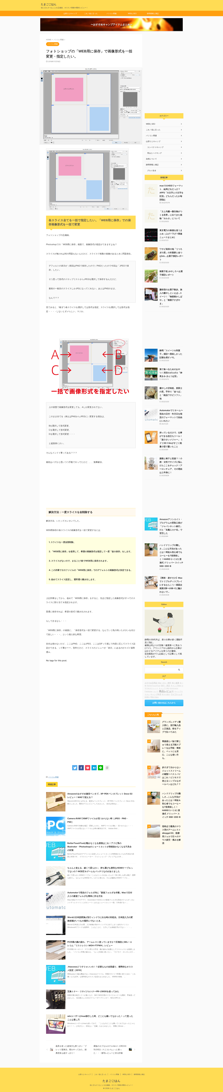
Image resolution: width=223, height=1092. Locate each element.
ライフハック (176, 694)
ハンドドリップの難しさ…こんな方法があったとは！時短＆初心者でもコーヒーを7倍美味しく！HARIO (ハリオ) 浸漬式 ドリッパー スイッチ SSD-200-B (171, 555)
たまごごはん (48, 4)
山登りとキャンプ (70, 13)
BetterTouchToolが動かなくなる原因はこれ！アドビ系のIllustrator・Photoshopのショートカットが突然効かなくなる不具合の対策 (99, 846)
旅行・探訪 (165, 686)
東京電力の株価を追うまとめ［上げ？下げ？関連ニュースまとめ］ (171, 234)
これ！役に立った (91, 13)
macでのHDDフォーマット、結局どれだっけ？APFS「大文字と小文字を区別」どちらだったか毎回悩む (171, 192)
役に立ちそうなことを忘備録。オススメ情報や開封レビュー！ (111, 1085)
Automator (173, 688)
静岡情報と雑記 (153, 13)
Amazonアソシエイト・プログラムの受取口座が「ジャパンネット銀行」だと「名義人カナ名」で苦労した (171, 526)
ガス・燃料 (166, 683)
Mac (160, 683)
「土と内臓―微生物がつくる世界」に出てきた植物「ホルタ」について (171, 215)
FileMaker (149, 691)
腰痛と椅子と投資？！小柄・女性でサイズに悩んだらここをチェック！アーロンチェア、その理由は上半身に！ (171, 465)
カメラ (155, 691)
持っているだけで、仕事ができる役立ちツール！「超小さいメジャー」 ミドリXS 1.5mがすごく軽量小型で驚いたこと (171, 439)
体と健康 (175, 683)
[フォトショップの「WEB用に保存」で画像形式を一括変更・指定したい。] (94, 767)
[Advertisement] (91, 487)
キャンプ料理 (155, 694)
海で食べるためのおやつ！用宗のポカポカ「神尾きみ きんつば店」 (171, 372)
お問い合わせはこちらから (164, 702)
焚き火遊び (166, 694)
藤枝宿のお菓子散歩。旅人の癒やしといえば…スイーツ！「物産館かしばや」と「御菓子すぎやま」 (171, 296)
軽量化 (147, 697)
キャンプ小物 (164, 688)
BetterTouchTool (153, 686)
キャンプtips (176, 686)
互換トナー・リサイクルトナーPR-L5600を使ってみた (93, 991)
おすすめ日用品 (151, 683)
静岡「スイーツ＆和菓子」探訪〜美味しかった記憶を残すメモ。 (171, 354)
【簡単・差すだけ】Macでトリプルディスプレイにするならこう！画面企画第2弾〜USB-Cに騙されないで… (171, 585)
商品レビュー (166, 691)
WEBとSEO (132, 13)
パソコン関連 (111, 13)
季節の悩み (154, 697)
